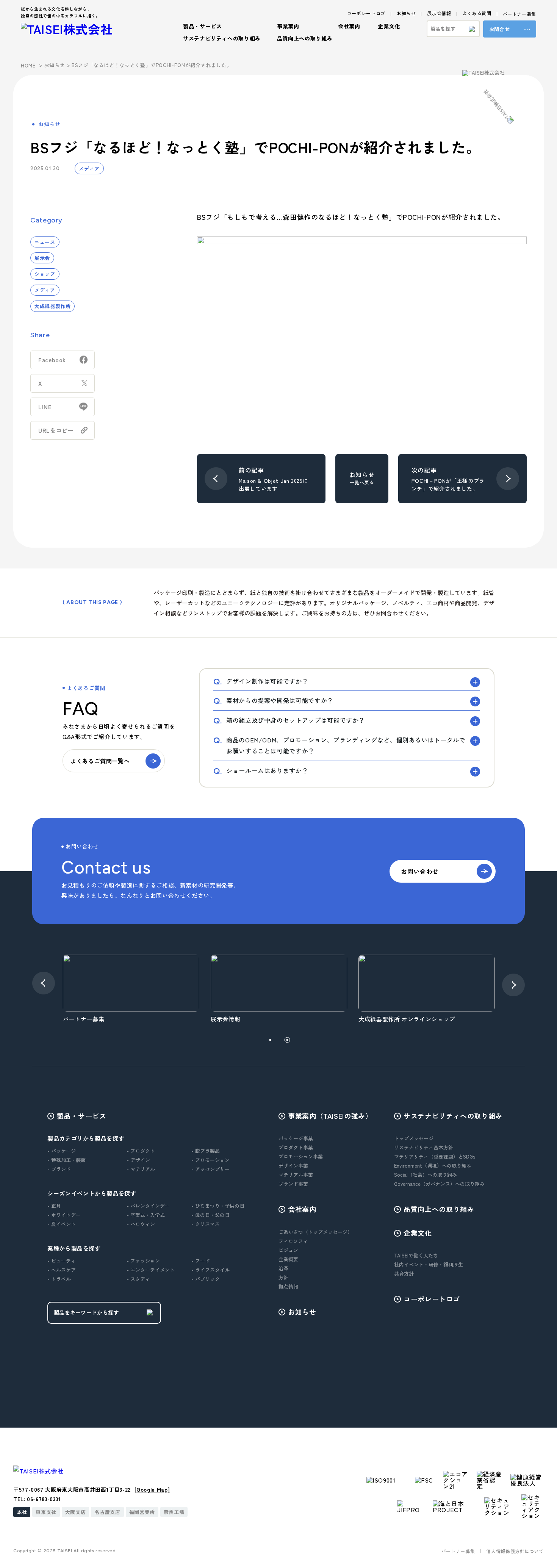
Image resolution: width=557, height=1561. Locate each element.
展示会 (42, 257)
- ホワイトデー (64, 1214)
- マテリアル (141, 1169)
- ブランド (59, 1169)
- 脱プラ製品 (205, 1150)
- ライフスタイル (210, 1269)
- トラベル (59, 1278)
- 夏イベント (61, 1224)
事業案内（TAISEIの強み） (330, 1116)
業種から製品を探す (74, 1248)
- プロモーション (210, 1159)
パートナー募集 (519, 14)
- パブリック (205, 1278)
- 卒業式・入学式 (146, 1214)
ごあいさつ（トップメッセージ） (315, 1231)
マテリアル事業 (295, 1174)
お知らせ (406, 13)
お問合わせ (389, 613)
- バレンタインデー (148, 1205)
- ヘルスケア (61, 1269)
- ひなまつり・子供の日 (217, 1205)
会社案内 (302, 1209)
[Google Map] (152, 1489)
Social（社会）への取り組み (425, 1174)
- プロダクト (141, 1150)
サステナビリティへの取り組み (453, 1116)
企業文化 (418, 1233)
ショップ (44, 273)
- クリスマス (205, 1224)
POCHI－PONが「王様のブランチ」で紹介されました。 (448, 484)
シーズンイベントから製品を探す (91, 1193)
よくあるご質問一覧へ (100, 761)
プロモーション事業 (300, 1156)
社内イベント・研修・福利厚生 (428, 1264)
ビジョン (288, 1250)
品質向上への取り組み (304, 38)
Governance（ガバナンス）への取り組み (439, 1183)
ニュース (44, 242)
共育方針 (404, 1273)
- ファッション (143, 1260)
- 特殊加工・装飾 (66, 1159)
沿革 (283, 1268)
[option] (131, 989)
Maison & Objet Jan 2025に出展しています (273, 484)
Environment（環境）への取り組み (432, 1165)
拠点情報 (288, 1286)
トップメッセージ (413, 1138)
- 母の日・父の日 (210, 1214)
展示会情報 (439, 13)
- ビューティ (61, 1260)
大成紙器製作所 (52, 306)
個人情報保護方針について (515, 1551)
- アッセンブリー (210, 1169)
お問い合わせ (420, 871)
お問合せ (499, 29)
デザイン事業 (293, 1165)
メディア (89, 168)
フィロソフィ (293, 1241)
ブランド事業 (293, 1183)
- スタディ (138, 1278)
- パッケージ (61, 1150)
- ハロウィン (141, 1224)
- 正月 (54, 1205)
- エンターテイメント (151, 1269)
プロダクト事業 (295, 1147)
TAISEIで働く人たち (416, 1255)
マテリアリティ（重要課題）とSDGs (434, 1156)
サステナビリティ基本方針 (423, 1147)
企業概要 (288, 1259)
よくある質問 (477, 13)
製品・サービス (81, 1116)
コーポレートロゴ (366, 13)
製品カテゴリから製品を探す (85, 1138)
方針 (283, 1277)
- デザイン (138, 1159)
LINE (45, 407)
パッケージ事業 (295, 1138)
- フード (200, 1260)
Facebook (52, 360)
